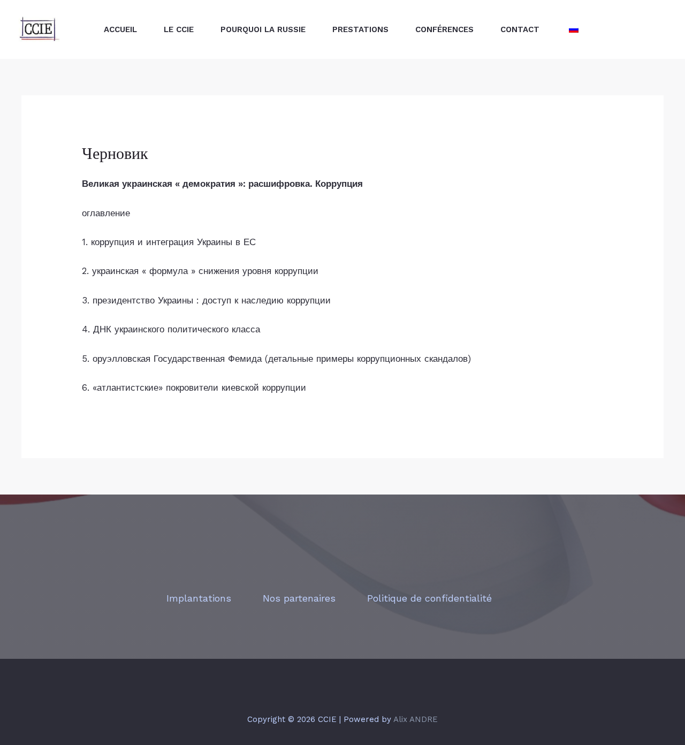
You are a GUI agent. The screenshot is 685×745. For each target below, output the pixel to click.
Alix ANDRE (415, 719)
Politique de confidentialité (429, 598)
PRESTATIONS (360, 29)
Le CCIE (179, 29)
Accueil (120, 29)
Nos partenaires (299, 598)
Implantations (198, 598)
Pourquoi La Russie (263, 29)
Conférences (444, 29)
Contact (519, 29)
